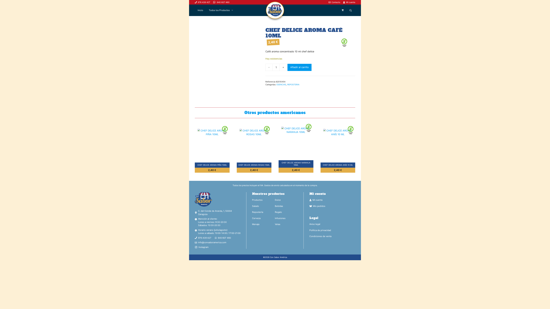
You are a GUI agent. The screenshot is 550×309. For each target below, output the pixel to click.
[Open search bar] (350, 10)
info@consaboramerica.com (212, 242)
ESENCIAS (281, 84)
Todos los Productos (219, 10)
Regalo (278, 212)
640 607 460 (224, 237)
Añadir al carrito (299, 67)
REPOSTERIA (293, 84)
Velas (277, 224)
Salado (255, 206)
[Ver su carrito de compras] (343, 10)
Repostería (257, 212)
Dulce (278, 200)
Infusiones (280, 218)
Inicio (200, 10)
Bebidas (279, 206)
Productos (257, 200)
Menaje (256, 224)
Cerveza (256, 218)
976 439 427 (204, 237)
